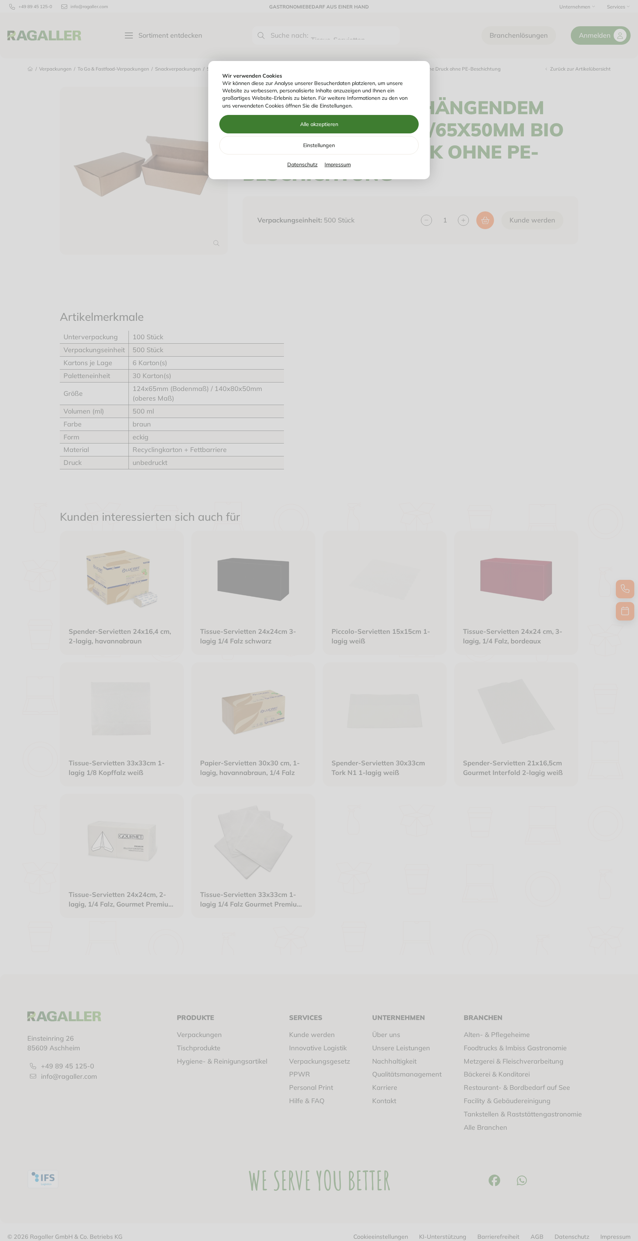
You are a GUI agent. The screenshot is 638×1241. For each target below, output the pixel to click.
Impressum (338, 164)
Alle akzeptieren (319, 124)
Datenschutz (302, 164)
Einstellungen (319, 145)
